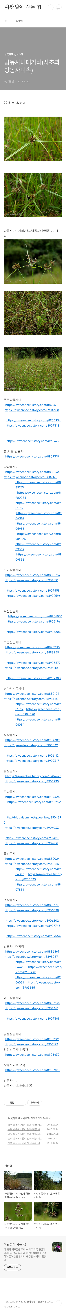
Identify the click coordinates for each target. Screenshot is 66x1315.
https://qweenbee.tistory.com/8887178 (30, 477)
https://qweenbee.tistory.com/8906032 (31, 745)
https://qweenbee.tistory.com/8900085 (32, 864)
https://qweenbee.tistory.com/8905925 (32, 1070)
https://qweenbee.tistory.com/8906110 (31, 668)
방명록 (19, 21)
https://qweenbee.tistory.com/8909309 (33, 1018)
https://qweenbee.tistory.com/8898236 (32, 1003)
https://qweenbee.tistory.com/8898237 (31, 956)
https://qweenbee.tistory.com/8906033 (32, 828)
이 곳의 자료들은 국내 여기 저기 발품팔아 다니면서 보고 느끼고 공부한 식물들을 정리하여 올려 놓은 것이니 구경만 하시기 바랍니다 (25, 1254)
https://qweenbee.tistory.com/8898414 (31, 699)
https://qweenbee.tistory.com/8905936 (34, 802)
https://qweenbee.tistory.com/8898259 (32, 652)
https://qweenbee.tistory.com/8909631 (31, 843)
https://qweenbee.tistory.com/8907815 (32, 838)
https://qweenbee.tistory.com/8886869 (32, 951)
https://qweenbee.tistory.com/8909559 (33, 590)
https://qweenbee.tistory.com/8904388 (32, 410)
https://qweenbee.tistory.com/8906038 (32, 910)
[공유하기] (17, 1102)
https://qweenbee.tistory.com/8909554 (33, 936)
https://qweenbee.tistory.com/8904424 (32, 797)
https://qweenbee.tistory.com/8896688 (32, 405)
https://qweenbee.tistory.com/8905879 (33, 662)
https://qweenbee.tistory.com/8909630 (33, 441)
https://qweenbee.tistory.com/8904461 (31, 1008)
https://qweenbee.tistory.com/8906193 (31, 1044)
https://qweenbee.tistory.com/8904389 (32, 740)
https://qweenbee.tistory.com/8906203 (33, 632)
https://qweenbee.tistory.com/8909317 (32, 760)
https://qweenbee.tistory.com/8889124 (32, 693)
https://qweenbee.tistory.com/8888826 (32, 575)
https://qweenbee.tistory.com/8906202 (32, 920)
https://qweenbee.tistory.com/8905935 (32, 781)
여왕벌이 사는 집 (23, 7)
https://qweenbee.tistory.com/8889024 (32, 858)
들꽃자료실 (14, 1118)
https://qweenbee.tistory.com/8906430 (32, 1054)
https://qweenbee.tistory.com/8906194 (33, 621)
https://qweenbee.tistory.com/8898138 (32, 905)
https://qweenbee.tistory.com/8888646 (32, 472)
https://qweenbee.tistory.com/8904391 (31, 580)
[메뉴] (59, 7)
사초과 (26, 1118)
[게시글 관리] (22, 1102)
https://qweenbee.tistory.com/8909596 (33, 595)
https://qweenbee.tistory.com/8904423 (34, 776)
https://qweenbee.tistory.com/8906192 (32, 1039)
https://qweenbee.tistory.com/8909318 (32, 425)
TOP (59, 1303)
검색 (50, 7)
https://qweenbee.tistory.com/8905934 (33, 420)
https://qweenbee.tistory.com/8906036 (35, 616)
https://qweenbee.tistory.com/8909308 (33, 678)
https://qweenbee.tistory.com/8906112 (32, 755)
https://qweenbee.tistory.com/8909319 (32, 456)
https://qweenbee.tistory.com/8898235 (32, 647)
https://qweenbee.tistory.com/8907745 (33, 925)
